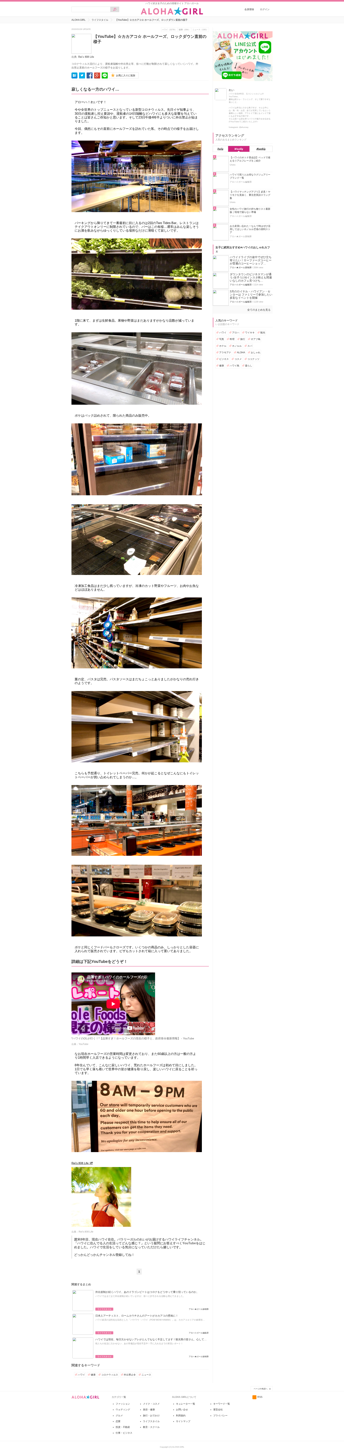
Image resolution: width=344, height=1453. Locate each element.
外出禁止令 (130, 1374)
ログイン (265, 9)
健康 (93, 1374)
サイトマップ (183, 1421)
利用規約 (181, 1415)
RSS (259, 1397)
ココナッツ (253, 359)
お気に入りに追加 (125, 75)
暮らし (248, 365)
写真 (221, 339)
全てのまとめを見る (259, 309)
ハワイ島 (234, 365)
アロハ (235, 332)
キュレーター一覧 (185, 1403)
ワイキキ (250, 332)
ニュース (146, 1374)
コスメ (238, 359)
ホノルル (237, 346)
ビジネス (224, 359)
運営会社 (218, 1409)
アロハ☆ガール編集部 (241, 284)
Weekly (239, 148)
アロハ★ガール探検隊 (241, 267)
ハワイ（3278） (169, 29)
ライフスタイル (100, 20)
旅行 (242, 339)
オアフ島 (255, 339)
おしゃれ (255, 352)
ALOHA (241, 352)
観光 (262, 332)
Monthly (261, 148)
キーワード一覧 (221, 1403)
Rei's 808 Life (80, 1163)
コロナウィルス (109, 1374)
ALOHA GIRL (78, 20)
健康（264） (184, 29)
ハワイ (81, 1374)
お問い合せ (182, 1409)
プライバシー (220, 1415)
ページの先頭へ (261, 1389)
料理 (232, 339)
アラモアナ (225, 352)
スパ (249, 346)
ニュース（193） (200, 29)
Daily (220, 148)
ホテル (222, 346)
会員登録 (249, 9)
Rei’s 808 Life (86, 56)
